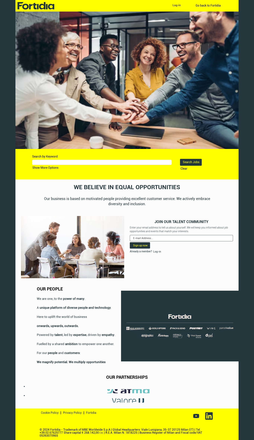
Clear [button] (184, 168)
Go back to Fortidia (208, 5)
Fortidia (91, 412)
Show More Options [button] (45, 167)
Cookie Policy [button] (50, 412)
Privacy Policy (72, 412)
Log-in (177, 5)
